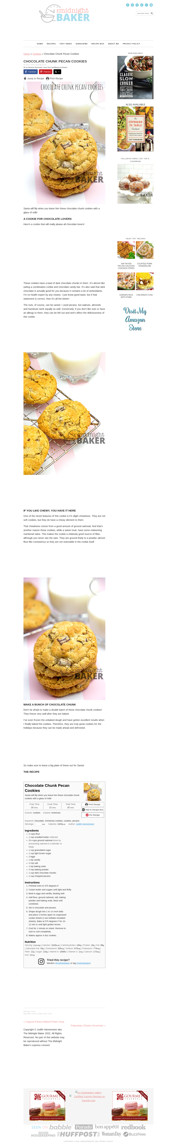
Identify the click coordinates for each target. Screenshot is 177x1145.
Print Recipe (56, 78)
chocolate (34, 1014)
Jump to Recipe (35, 78)
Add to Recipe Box (94, 810)
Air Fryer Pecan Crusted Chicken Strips (126, 266)
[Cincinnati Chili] (145, 282)
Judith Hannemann (85, 824)
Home (26, 54)
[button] (102, 85)
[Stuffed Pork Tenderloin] (145, 250)
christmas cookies (42, 1014)
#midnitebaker (83, 963)
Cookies (37, 54)
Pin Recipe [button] (94, 815)
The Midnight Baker (64, 11)
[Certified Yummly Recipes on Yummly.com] (88, 1100)
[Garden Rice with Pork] (126, 282)
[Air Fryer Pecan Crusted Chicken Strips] (126, 250)
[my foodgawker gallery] (88, 1092)
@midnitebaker (62, 963)
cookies (50, 1014)
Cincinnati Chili (144, 295)
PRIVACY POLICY (106, 1141)
